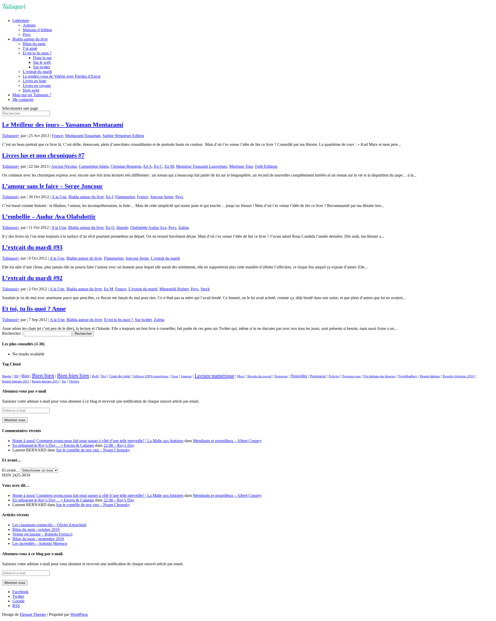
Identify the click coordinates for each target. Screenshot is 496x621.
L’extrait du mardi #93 (32, 247)
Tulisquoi (9, 135)
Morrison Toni (241, 166)
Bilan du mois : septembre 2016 (38, 539)
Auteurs (29, 25)
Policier (334, 376)
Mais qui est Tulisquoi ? (31, 95)
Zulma (183, 227)
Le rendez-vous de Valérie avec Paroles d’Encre (62, 76)
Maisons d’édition (37, 30)
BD (16, 376)
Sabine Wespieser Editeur (123, 135)
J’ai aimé (30, 48)
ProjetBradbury (407, 376)
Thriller (74, 381)
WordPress (79, 614)
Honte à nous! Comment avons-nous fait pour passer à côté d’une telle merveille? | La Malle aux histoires (97, 441)
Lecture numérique (214, 375)
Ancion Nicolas (64, 166)
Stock (205, 289)
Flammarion (125, 197)
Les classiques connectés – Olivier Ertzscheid (49, 525)
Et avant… (11, 470)
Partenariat (318, 376)
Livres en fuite (34, 81)
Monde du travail (259, 376)
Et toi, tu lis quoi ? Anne (34, 308)
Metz (240, 376)
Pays (26, 34)
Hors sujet (31, 90)
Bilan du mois (34, 44)
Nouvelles (299, 375)
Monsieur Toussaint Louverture (201, 166)
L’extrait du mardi (37, 71)
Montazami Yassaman (82, 135)
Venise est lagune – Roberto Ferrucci (42, 534)
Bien (25, 376)
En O (110, 227)
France (57, 135)
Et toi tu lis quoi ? (37, 53)
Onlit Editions (266, 166)
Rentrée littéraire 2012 (15, 381)
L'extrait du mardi (165, 258)
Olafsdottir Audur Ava (148, 227)
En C (158, 166)
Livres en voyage (37, 85)
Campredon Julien (94, 166)
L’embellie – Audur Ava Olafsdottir (49, 216)
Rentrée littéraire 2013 (45, 381)
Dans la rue (42, 57)
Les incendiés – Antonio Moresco (39, 543)
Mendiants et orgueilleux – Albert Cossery (227, 441)
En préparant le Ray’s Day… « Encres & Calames (53, 445)
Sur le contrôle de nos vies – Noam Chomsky (93, 450)
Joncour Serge (161, 197)
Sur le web (42, 62)
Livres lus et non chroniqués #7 (43, 155)
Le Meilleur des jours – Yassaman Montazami (62, 124)
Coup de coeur (119, 376)
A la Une (59, 197)
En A (147, 166)
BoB (95, 376)
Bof (103, 376)
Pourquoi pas (351, 376)
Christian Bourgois (126, 166)
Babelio (6, 376)
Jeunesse (186, 376)
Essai (175, 376)
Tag (63, 381)
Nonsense (281, 376)
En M (169, 166)
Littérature (20, 20)
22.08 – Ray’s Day (119, 445)
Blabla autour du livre (30, 39)
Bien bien (43, 375)
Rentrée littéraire (430, 376)
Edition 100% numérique (151, 376)
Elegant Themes (33, 614)
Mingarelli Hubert (174, 289)
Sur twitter (41, 67)
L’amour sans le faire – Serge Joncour (52, 186)
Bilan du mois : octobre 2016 (36, 529)
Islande (122, 227)
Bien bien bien (73, 375)
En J (109, 197)
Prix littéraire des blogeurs (379, 376)
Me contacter (23, 99)
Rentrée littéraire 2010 (458, 376)
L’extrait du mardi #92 (32, 278)
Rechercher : (12, 333)
